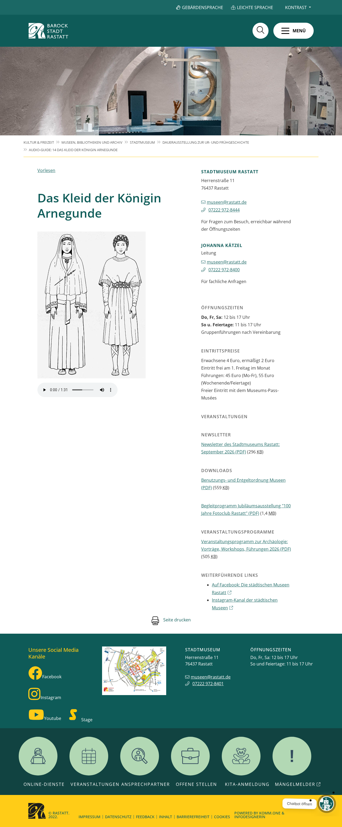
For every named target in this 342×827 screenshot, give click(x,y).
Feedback (145, 816)
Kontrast (296, 7)
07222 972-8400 (224, 270)
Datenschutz (118, 816)
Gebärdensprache (202, 7)
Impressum (89, 816)
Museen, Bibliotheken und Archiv (91, 142)
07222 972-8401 (208, 684)
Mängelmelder (295, 784)
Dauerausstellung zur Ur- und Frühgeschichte (205, 142)
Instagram (51, 697)
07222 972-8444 (224, 210)
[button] (293, 30)
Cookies (222, 816)
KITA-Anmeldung (247, 784)
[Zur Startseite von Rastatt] (48, 31)
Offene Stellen (196, 784)
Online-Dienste (44, 784)
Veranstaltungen (95, 784)
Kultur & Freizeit (39, 142)
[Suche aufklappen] (260, 31)
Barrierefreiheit (193, 816)
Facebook (51, 677)
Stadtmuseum (142, 142)
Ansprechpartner (145, 784)
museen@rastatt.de (227, 202)
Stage (86, 720)
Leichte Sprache (255, 7)
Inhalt (165, 816)
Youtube (52, 718)
